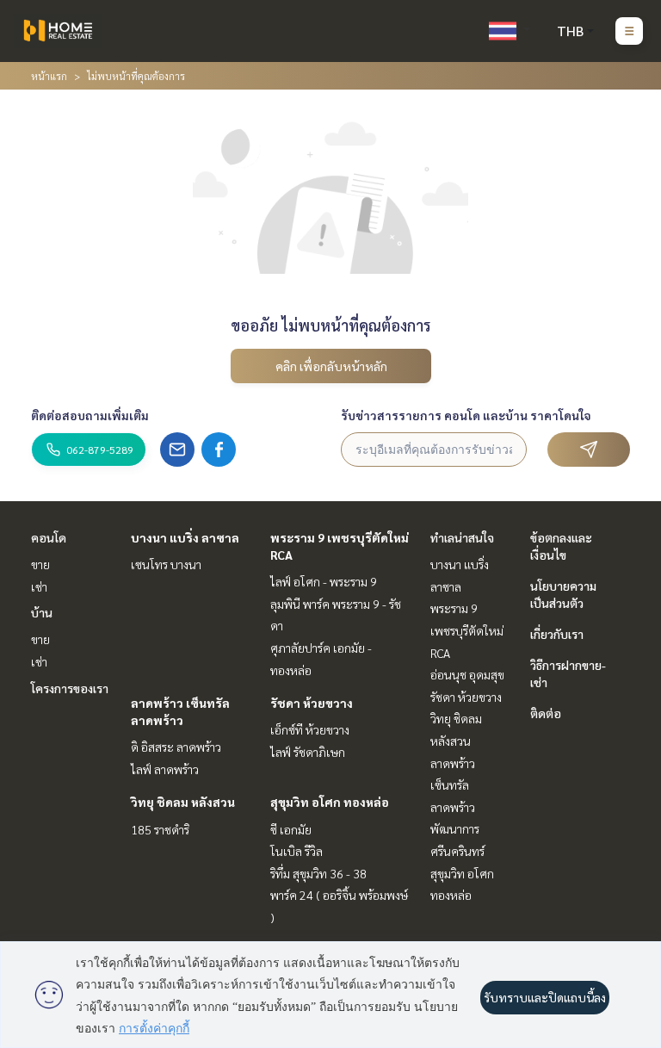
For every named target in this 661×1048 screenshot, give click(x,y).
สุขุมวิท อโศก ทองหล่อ (329, 801)
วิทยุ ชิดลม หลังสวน (183, 801)
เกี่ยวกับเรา (557, 634)
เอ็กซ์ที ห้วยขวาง (309, 729)
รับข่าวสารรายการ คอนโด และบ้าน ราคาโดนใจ (466, 415)
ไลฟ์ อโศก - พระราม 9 (323, 581)
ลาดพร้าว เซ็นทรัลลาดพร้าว (452, 785)
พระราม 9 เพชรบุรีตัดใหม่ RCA (466, 630)
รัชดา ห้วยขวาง (311, 702)
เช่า (39, 586)
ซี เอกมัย (291, 829)
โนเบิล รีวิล (296, 851)
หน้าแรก (49, 76)
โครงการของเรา (69, 688)
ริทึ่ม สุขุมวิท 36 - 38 (318, 873)
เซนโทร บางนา (166, 564)
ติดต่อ (545, 713)
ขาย (40, 564)
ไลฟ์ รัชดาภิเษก (307, 752)
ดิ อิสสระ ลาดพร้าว (176, 746)
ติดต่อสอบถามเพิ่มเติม (90, 415)
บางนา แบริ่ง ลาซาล (185, 537)
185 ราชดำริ (160, 829)
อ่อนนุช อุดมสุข (467, 674)
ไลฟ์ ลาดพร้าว (165, 769)
